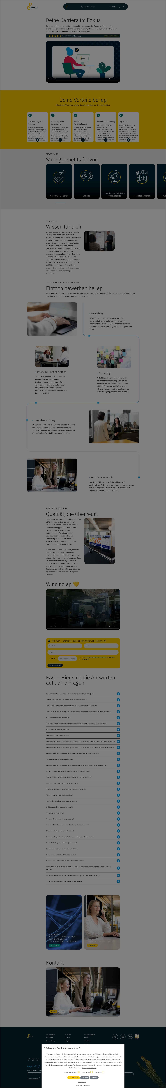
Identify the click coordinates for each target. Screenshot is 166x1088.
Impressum (79, 1085)
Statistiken (98, 1072)
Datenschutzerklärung (89, 1068)
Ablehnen (85, 1077)
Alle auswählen (73, 1077)
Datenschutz (86, 1085)
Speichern (94, 1077)
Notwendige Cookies (71, 1072)
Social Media (86, 1072)
